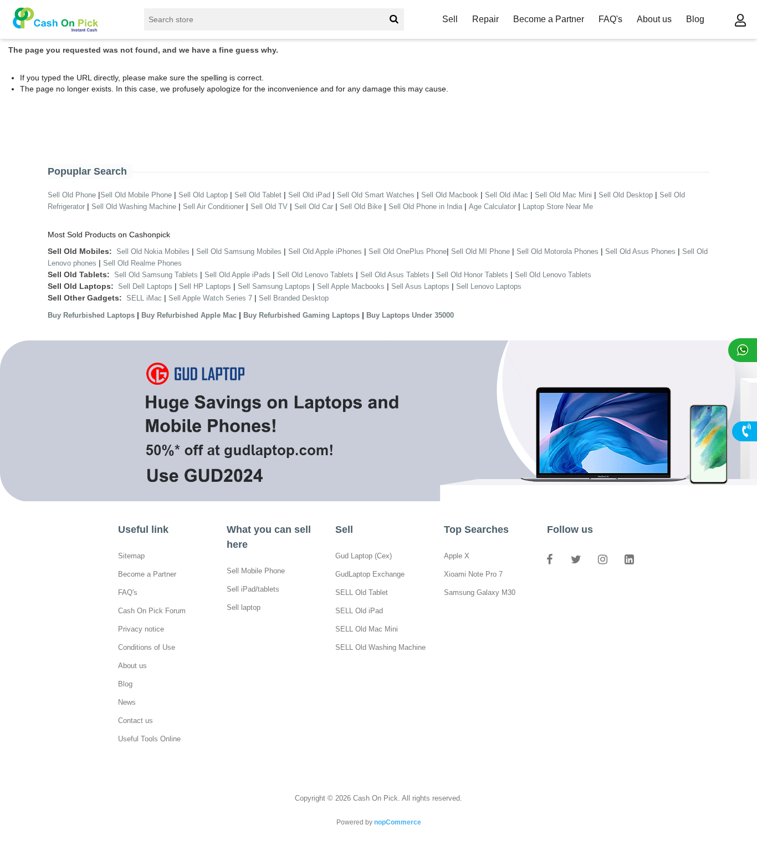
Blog (695, 19)
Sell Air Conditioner (213, 206)
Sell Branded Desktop (294, 298)
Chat (742, 350)
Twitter (575, 558)
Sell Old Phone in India (425, 206)
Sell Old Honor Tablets (472, 275)
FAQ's (610, 19)
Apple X (456, 556)
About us (654, 19)
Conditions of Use (146, 647)
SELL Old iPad (359, 611)
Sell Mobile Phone (256, 571)
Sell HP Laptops (205, 286)
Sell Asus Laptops (420, 286)
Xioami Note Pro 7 (473, 574)
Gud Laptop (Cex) (363, 556)
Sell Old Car (313, 206)
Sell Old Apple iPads (237, 275)
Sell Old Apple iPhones (325, 251)
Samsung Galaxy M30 (479, 592)
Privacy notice (141, 629)
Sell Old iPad (309, 195)
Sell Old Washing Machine (133, 206)
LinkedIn (629, 558)
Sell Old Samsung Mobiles (239, 251)
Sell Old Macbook (449, 195)
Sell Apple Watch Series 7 (210, 298)
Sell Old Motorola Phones (557, 251)
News (127, 702)
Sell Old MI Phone (480, 251)
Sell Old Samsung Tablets (156, 275)
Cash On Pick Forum (152, 611)
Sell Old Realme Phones (142, 263)
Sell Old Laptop (203, 195)
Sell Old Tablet (258, 195)
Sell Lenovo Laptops (488, 286)
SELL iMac (144, 298)
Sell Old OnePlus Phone (408, 251)
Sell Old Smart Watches (376, 195)
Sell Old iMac (506, 195)
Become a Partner (548, 19)
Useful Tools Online (149, 739)
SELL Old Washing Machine (380, 647)
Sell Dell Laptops (145, 286)
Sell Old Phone (72, 195)
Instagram (602, 558)
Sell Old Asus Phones (640, 251)
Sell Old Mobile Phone (136, 195)
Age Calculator (492, 206)
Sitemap (131, 556)
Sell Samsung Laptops (274, 286)
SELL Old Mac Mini (366, 629)
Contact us (135, 720)
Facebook (549, 558)
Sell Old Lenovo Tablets (315, 275)
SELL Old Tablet (361, 592)
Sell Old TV (269, 206)
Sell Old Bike (361, 206)
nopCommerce (397, 822)
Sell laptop (243, 607)
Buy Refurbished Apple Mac (189, 315)
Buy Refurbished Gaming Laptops (301, 315)
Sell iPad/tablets (253, 589)
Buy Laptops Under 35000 (410, 315)
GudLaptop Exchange (370, 574)
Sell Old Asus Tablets (394, 275)
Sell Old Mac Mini (563, 195)
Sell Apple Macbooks (351, 286)
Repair (485, 19)
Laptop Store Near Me (558, 206)
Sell (450, 19)
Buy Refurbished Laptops (91, 315)
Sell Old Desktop (626, 195)
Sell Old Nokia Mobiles (154, 251)
